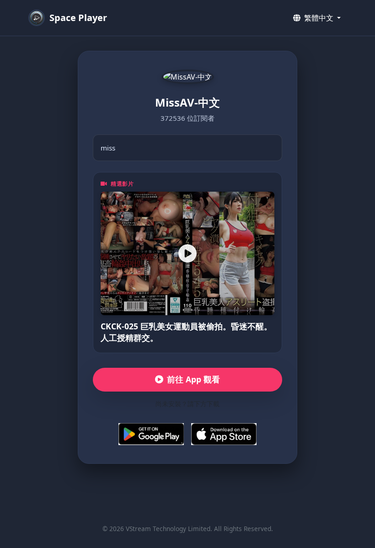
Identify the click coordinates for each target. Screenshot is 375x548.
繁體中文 (318, 18)
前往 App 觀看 (193, 379)
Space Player (78, 17)
